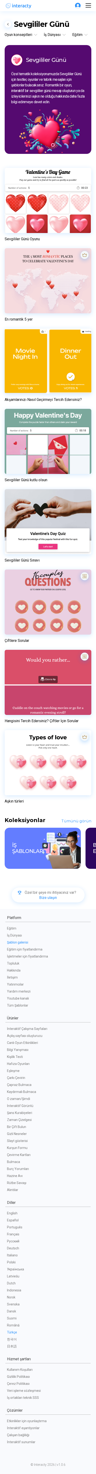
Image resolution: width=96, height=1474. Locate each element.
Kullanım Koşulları (20, 1369)
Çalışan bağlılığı (18, 1435)
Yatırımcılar (15, 984)
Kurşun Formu (17, 1148)
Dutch (11, 1283)
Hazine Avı (15, 1176)
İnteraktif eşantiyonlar (23, 1428)
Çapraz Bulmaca (19, 1085)
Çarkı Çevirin (16, 1078)
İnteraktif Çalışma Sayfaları (27, 1029)
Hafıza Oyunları (18, 1064)
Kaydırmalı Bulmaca (21, 1092)
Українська (15, 1269)
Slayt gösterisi (17, 1141)
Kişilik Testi (15, 1057)
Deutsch (13, 1248)
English (12, 1213)
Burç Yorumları (18, 1169)
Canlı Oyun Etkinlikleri (22, 1043)
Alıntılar (12, 1190)
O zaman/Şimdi (18, 1099)
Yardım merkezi (19, 991)
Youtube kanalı (18, 998)
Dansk (11, 1311)
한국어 (12, 1339)
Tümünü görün (76, 821)
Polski (11, 1262)
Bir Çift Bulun (16, 1127)
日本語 (12, 1346)
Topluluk (13, 963)
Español (13, 1220)
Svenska (13, 1304)
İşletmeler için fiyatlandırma (27, 956)
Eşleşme (13, 1071)
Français (13, 1234)
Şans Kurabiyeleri (19, 1113)
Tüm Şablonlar (17, 1005)
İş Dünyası (14, 935)
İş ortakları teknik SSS (23, 1398)
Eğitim (11, 928)
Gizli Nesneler (17, 1134)
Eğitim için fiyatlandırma (24, 949)
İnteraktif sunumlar (21, 1442)
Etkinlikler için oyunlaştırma (27, 1421)
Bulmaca (13, 1162)
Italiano (12, 1255)
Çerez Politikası (18, 1384)
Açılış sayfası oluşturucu (24, 1036)
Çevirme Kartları (19, 1155)
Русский (13, 1241)
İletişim (12, 977)
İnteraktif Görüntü (20, 1106)
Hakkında (14, 970)
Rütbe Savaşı (16, 1183)
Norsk (11, 1297)
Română (13, 1325)
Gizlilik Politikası (18, 1377)
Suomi (12, 1318)
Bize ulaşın (48, 898)
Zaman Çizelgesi (19, 1120)
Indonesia (14, 1290)
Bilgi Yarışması (17, 1050)
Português (14, 1227)
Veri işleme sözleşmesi (24, 1391)
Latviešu (13, 1276)
